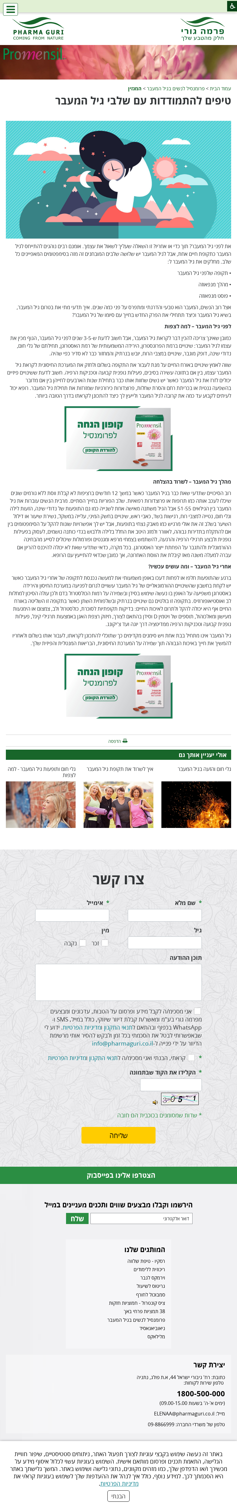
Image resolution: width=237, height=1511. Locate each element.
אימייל (95, 903)
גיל (198, 930)
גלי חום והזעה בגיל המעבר (204, 768)
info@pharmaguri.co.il (122, 1043)
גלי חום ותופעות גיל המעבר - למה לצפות (42, 772)
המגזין (135, 88)
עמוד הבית (220, 88)
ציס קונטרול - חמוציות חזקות (137, 1303)
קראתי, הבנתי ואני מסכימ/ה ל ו (116, 1058)
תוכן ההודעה (186, 958)
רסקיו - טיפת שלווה (146, 1261)
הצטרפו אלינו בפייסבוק (121, 1175)
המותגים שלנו (144, 1249)
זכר (95, 943)
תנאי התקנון (118, 1027)
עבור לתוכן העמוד (118, 18)
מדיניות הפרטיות (119, 1483)
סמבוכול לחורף (150, 1294)
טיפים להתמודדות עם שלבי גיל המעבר (143, 100)
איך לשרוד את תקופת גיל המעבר (120, 768)
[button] (10, 9)
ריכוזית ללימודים (149, 1269)
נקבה (70, 943)
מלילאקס (156, 1336)
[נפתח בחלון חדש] (118, 438)
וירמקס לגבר (152, 1277)
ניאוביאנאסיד (152, 1328)
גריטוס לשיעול (151, 1286)
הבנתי (118, 1496)
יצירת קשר (209, 1364)
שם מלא (185, 903)
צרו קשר (118, 878)
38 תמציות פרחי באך (144, 1311)
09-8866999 (161, 1424)
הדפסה (114, 741)
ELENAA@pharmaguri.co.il (184, 1413)
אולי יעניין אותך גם (203, 755)
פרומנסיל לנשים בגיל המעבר (176, 88)
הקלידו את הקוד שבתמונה (163, 1072)
